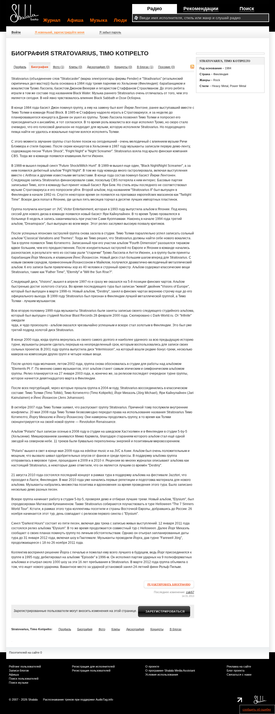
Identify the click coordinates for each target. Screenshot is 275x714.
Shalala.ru (27, 15)
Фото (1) (58, 66)
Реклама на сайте (239, 666)
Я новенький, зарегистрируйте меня (59, 32)
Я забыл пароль (110, 32)
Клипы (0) (75, 66)
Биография (84, 629)
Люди (120, 20)
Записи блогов (19, 670)
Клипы (115, 629)
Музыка (98, 20)
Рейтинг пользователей (25, 666)
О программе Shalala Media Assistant (170, 670)
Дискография (135, 629)
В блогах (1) (145, 66)
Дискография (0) (98, 66)
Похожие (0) (166, 66)
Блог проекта (235, 670)
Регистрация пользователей (91, 670)
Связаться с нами (239, 674)
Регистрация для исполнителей (93, 666)
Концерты (157, 629)
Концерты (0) (123, 66)
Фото (102, 629)
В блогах (176, 629)
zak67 (190, 592)
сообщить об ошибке (257, 709)
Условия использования (161, 674)
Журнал (51, 20)
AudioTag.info (104, 699)
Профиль (20, 66)
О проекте (152, 666)
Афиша (75, 20)
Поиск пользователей (23, 678)
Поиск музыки (18, 682)
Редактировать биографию (168, 584)
